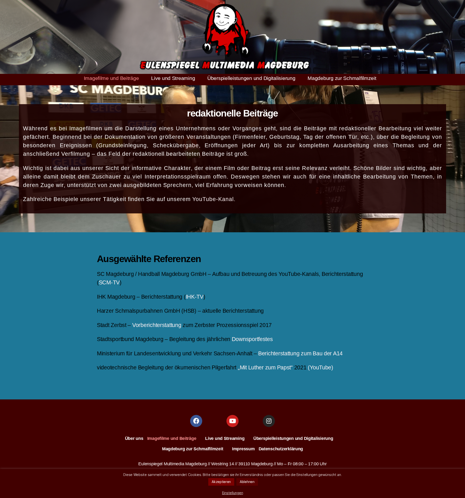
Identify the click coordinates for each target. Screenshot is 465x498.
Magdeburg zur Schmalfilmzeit (342, 78)
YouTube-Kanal (213, 199)
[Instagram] (269, 421)
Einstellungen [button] (232, 492)
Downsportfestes (252, 339)
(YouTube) (320, 367)
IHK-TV (194, 297)
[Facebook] (196, 421)
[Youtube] (232, 421)
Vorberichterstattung (156, 325)
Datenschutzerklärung (281, 448)
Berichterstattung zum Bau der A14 (300, 353)
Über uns (134, 438)
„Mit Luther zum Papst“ (265, 367)
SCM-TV (109, 282)
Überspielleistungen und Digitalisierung (251, 78)
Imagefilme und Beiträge (111, 78)
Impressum (243, 448)
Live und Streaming (173, 78)
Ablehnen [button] (247, 482)
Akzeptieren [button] (221, 482)
